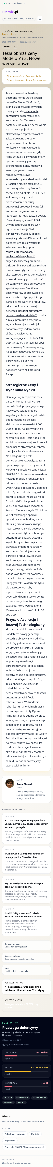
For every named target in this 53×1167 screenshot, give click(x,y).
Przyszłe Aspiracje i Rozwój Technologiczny (27, 80)
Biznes (13, 34)
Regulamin (10, 1140)
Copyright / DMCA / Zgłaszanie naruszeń (24, 1147)
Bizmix (5, 34)
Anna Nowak (25, 784)
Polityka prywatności (15, 1134)
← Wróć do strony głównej (17, 31)
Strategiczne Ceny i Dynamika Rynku (24, 76)
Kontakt (35, 1134)
